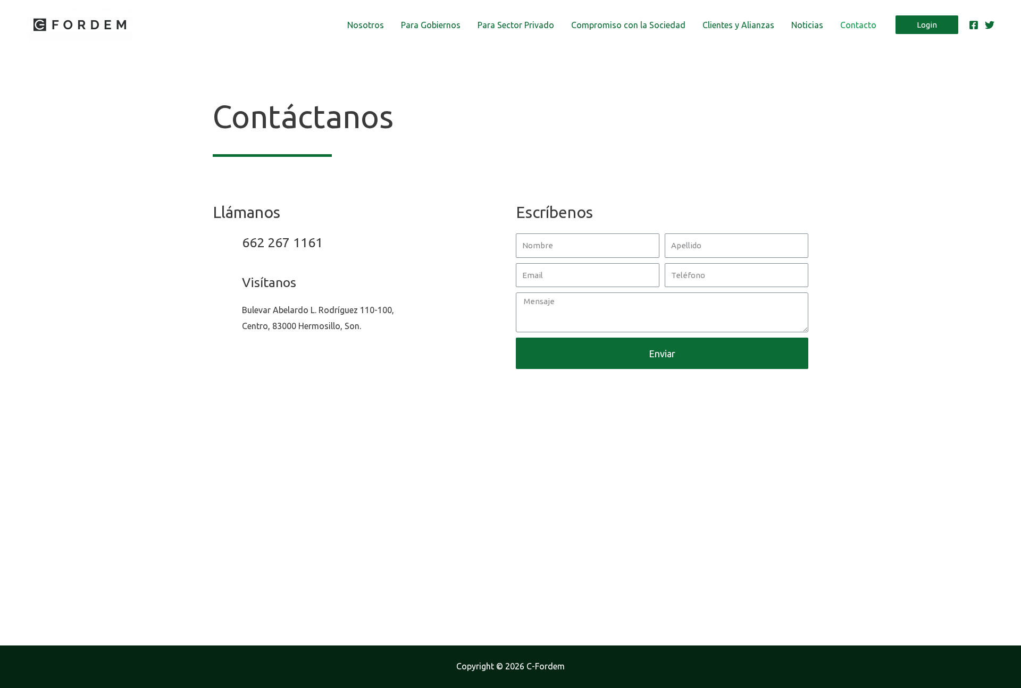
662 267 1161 (282, 242)
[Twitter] (989, 25)
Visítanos (269, 282)
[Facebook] (973, 25)
